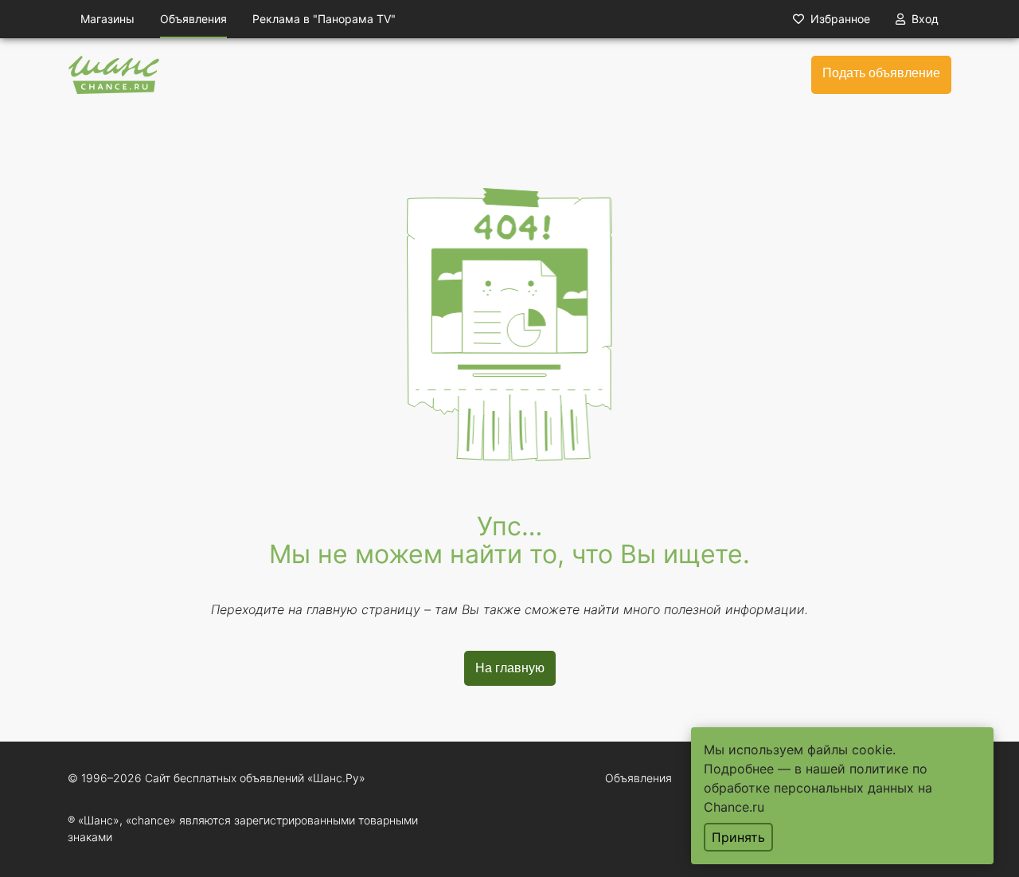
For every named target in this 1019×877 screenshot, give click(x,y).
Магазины (107, 18)
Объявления (193, 18)
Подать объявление (881, 73)
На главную (510, 668)
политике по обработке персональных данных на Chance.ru (818, 788)
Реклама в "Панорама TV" (324, 18)
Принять (738, 837)
